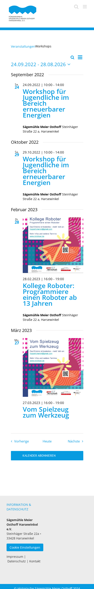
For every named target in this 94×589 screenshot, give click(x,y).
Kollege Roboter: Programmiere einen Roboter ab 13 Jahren (50, 294)
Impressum (15, 556)
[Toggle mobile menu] (85, 6)
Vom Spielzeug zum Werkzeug (46, 412)
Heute (47, 441)
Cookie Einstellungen (25, 547)
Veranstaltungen (23, 46)
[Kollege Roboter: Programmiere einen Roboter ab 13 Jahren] (53, 245)
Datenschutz (16, 561)
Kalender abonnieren (39, 456)
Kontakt (34, 561)
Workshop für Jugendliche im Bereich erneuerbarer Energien (46, 103)
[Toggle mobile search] (76, 6)
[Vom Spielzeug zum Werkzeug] (53, 367)
